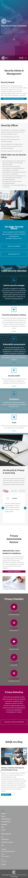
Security (3, 813)
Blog (3, 749)
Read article (5, 794)
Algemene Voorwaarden (7, 842)
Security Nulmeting (6, 819)
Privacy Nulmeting (5, 821)
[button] (3, 508)
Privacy (3, 816)
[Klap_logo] (22, 491)
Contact (3, 829)
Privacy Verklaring (5, 874)
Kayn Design (15, 876)
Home (2, 810)
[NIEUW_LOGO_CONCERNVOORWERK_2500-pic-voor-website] (14, 491)
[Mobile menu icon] (26, 58)
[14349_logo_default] (6, 491)
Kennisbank (4, 824)
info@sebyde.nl (4, 839)
